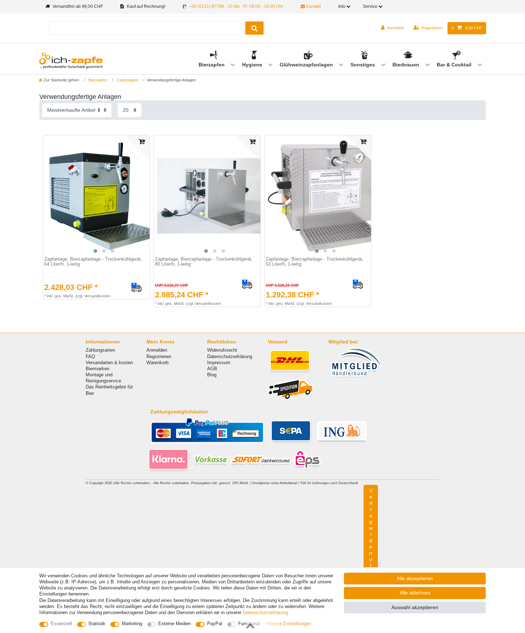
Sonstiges (363, 64)
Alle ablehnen (415, 593)
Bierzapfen (212, 64)
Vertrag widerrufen (370, 534)
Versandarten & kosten (109, 362)
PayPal (214, 623)
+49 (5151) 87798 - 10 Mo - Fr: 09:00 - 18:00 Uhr (236, 6)
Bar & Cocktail (455, 64)
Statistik (96, 623)
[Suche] (254, 28)
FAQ (90, 356)
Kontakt (313, 6)
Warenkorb (157, 362)
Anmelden (156, 350)
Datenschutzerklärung (229, 356)
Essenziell (61, 623)
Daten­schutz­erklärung (265, 612)
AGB (212, 368)
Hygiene (253, 64)
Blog (211, 374)
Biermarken (97, 368)
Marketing (132, 623)
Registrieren (158, 356)
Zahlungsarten (100, 350)
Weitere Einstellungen (288, 623)
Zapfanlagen (127, 80)
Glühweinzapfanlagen (307, 64)
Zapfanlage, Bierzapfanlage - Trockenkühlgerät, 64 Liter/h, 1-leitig (93, 262)
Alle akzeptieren (415, 578)
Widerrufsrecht (222, 350)
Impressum (218, 362)
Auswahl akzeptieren (414, 607)
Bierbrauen (406, 64)
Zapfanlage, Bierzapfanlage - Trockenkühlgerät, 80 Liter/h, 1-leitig (204, 262)
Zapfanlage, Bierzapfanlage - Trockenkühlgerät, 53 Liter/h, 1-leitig (315, 262)
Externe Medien (174, 623)
